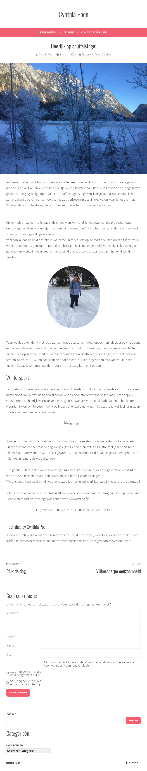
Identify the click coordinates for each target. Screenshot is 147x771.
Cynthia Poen (73, 14)
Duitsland (107, 54)
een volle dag (39, 222)
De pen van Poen (91, 54)
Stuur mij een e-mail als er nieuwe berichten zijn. (26, 682)
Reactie (12, 613)
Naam (11, 637)
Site (8, 654)
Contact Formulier (94, 32)
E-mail (11, 645)
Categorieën (14, 745)
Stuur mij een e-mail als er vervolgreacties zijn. (25, 673)
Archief (69, 32)
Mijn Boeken (48, 32)
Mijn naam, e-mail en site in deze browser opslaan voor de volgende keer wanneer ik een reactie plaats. (89, 664)
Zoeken (11, 714)
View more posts (120, 541)
